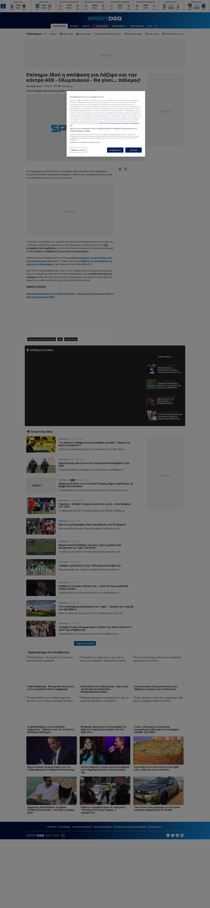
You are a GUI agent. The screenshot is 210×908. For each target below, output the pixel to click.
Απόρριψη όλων (115, 150)
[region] (105, 124)
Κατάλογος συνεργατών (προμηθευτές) (85, 142)
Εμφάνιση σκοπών (78, 150)
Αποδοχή (133, 150)
